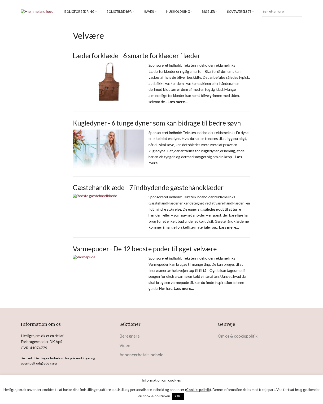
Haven (149, 11)
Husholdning (178, 11)
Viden (124, 345)
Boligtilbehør (119, 11)
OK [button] (177, 396)
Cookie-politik (198, 389)
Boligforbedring (79, 11)
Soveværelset (239, 11)
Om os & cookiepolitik (238, 336)
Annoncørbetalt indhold (141, 354)
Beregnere (129, 336)
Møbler (208, 11)
